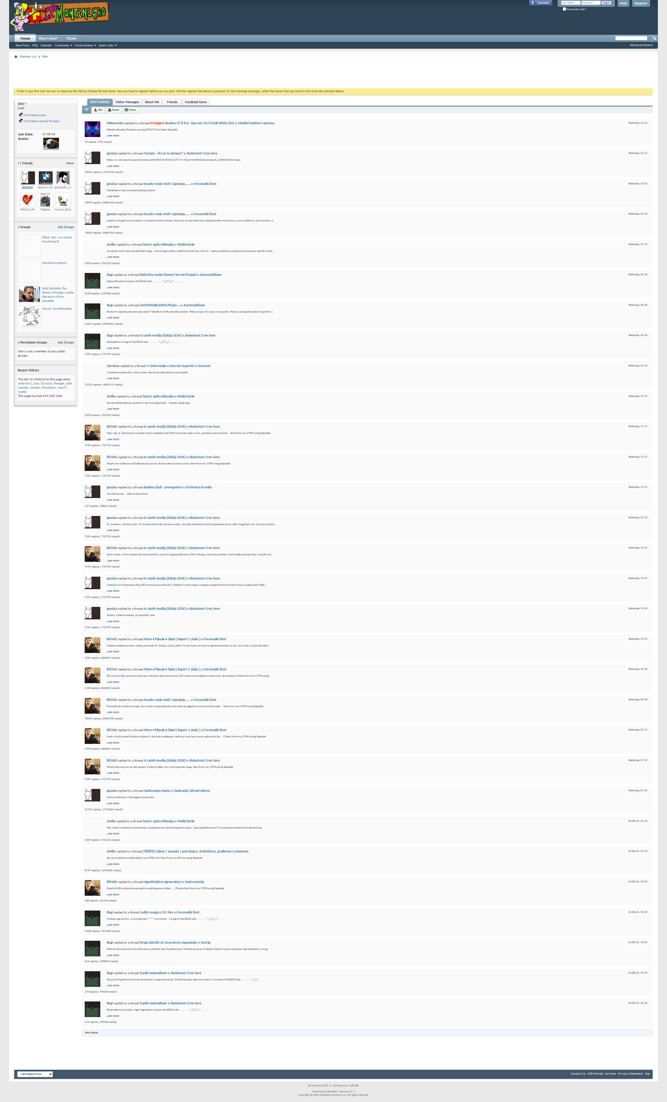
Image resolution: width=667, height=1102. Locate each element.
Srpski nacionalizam (153, 973)
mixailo (35, 387)
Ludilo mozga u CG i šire (156, 912)
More (70, 163)
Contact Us (578, 1073)
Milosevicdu (115, 123)
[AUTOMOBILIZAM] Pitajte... (159, 305)
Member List (28, 56)
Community (62, 45)
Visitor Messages (127, 102)
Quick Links (106, 45)
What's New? (48, 38)
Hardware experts (54, 263)
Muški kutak (185, 244)
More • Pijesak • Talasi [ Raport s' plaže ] (172, 639)
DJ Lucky (46, 383)
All (86, 109)
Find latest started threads (41, 121)
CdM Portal (595, 1073)
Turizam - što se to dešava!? (163, 153)
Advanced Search (641, 45)
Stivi (100, 110)
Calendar (46, 45)
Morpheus (48, 387)
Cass (36, 383)
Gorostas (113, 366)
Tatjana (45, 209)
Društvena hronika (199, 487)
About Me (152, 102)
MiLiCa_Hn (27, 209)
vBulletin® (333, 1091)
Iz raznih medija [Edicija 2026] (160, 335)
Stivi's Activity (100, 102)
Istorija (206, 942)
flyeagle (59, 383)
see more (113, 135)
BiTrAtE (112, 426)
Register (641, 3)
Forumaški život (205, 184)
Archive (610, 1073)
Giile (69, 383)
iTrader (71, 38)
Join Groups (66, 227)
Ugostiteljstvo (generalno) (162, 882)
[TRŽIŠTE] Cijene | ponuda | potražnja (169, 851)
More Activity (91, 1033)
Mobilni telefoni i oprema (256, 123)
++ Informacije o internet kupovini (170, 366)
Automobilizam (211, 275)
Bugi (110, 275)
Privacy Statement (630, 1073)
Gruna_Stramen (65, 209)
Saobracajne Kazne (157, 791)
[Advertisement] (333, 72)
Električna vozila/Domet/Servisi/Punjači (168, 275)
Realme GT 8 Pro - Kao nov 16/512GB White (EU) (199, 123)
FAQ (35, 45)
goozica (112, 153)
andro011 (25, 383)
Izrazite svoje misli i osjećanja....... (167, 184)
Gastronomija (194, 882)
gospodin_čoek (65, 187)
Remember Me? (576, 9)
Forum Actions (84, 45)
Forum (25, 38)
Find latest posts (34, 115)
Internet (205, 366)
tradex (22, 392)
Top (647, 1073)
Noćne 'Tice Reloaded (57, 308)
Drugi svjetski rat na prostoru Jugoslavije (168, 942)
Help (623, 3)
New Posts (22, 45)
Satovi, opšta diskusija (158, 244)
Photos (132, 110)
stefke (111, 244)
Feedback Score (196, 102)
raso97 (62, 387)
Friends (172, 102)
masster (23, 387)
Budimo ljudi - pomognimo (163, 487)
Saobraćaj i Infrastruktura (192, 791)
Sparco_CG (45, 187)
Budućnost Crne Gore (202, 153)
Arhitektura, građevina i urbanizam (224, 851)
